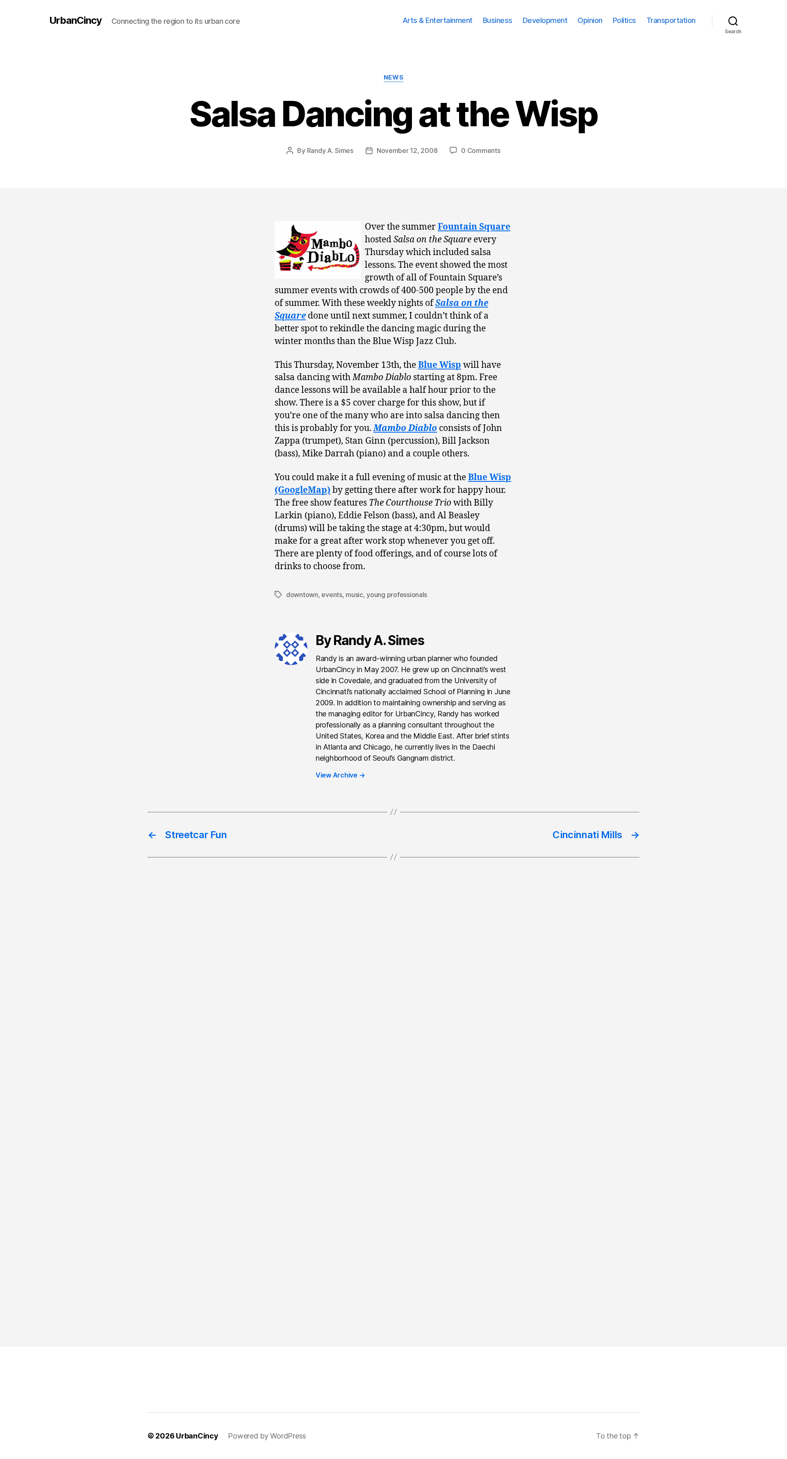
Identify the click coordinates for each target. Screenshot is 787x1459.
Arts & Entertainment (438, 20)
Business (497, 20)
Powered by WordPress (267, 1436)
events (331, 594)
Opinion (590, 20)
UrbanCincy (75, 20)
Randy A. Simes (330, 150)
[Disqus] (393, 1001)
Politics (624, 20)
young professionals (396, 594)
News (393, 77)
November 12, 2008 (407, 150)
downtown (302, 594)
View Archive (340, 775)
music (354, 594)
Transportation (671, 20)
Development (545, 20)
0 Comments (480, 150)
